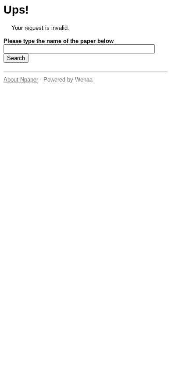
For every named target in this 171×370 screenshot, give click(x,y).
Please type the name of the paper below (59, 41)
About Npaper (21, 79)
